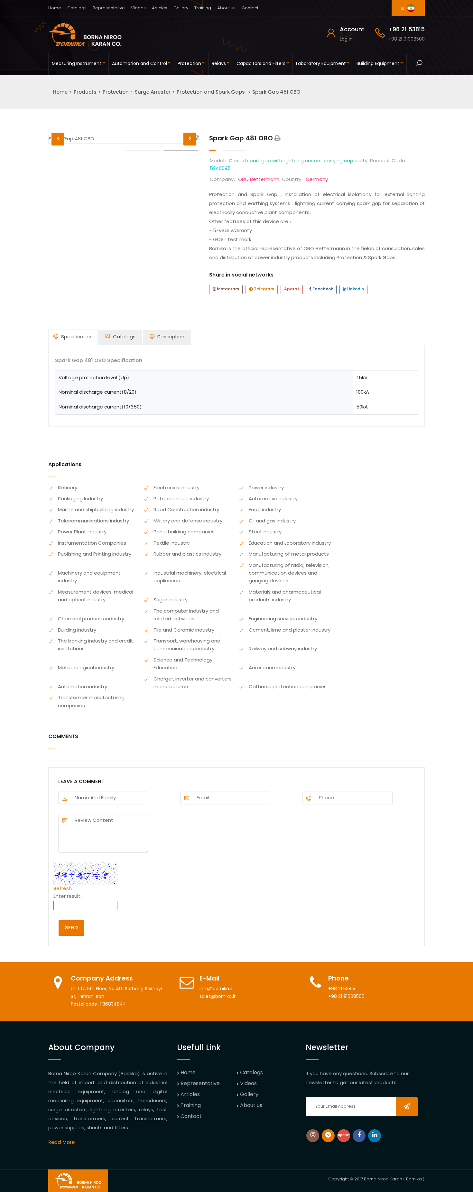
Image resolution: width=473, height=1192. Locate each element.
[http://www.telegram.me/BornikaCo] (328, 1135)
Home (54, 8)
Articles (159, 8)
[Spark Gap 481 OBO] (277, 139)
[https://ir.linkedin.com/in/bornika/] (374, 1135)
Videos (138, 8)
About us (226, 8)
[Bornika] (85, 34)
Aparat (291, 289)
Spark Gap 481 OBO (276, 92)
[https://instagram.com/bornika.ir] (312, 1135)
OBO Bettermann (258, 179)
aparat (344, 1135)
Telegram (263, 289)
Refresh (62, 888)
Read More (61, 1142)
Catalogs (77, 8)
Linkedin (355, 289)
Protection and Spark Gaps (211, 92)
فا (403, 9)
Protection (116, 92)
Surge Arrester (153, 92)
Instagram (227, 289)
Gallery (180, 8)
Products (85, 92)
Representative (109, 8)
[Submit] (407, 1106)
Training (202, 8)
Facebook (322, 289)
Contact (250, 8)
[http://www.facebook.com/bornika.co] (359, 1135)
